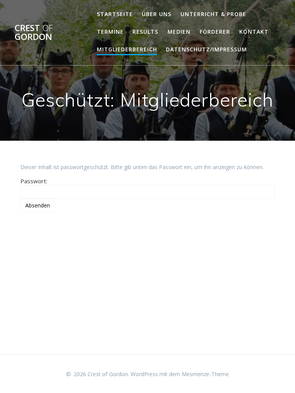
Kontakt (253, 31)
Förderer (215, 31)
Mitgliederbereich (127, 49)
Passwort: (33, 181)
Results (145, 31)
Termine (110, 31)
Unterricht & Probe (213, 14)
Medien (179, 31)
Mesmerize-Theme (205, 374)
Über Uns (156, 14)
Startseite (115, 14)
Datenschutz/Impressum (206, 49)
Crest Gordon (34, 32)
